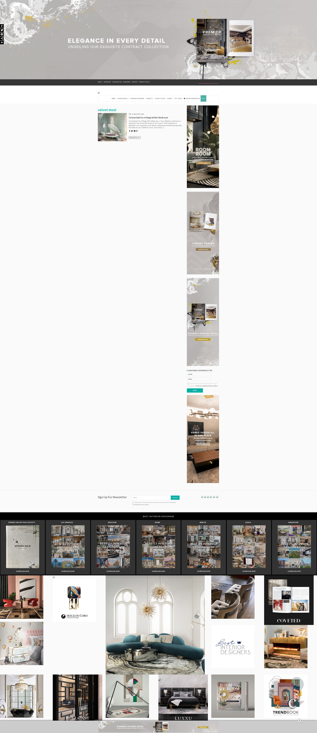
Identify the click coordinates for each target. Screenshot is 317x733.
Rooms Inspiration (193, 98)
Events (169, 98)
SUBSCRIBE (126, 82)
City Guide (178, 98)
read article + (135, 137)
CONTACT (134, 82)
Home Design (122, 98)
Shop (203, 98)
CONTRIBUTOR (117, 82)
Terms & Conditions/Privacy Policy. (207, 386)
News (113, 98)
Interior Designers (137, 98)
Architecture (139, 114)
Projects (149, 98)
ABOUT (100, 82)
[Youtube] (211, 497)
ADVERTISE (107, 82)
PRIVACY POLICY (144, 82)
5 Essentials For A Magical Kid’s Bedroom (148, 117)
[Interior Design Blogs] (99, 93)
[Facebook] (202, 497)
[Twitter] (205, 497)
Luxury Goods (160, 98)
